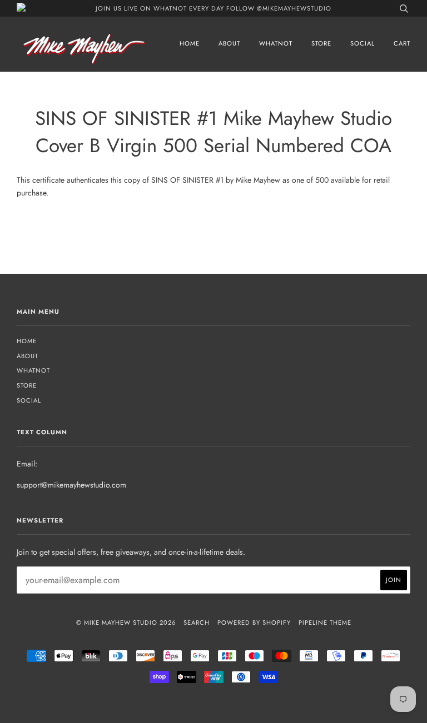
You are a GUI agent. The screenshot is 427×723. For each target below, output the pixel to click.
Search (196, 622)
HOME (190, 43)
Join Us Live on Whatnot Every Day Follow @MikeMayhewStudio (213, 8)
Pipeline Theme (325, 622)
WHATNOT (275, 43)
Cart (402, 43)
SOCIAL (362, 43)
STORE (321, 43)
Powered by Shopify (254, 622)
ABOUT (229, 43)
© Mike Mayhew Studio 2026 (126, 622)
